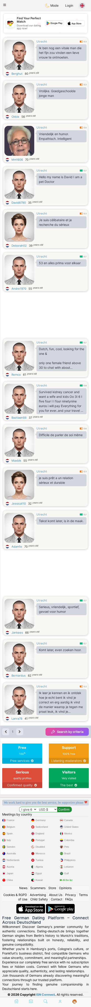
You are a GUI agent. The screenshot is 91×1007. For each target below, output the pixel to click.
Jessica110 (18, 503)
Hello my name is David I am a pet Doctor (60, 179)
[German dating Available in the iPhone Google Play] (60, 906)
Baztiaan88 (19, 417)
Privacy (70, 895)
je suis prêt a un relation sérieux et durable (56, 480)
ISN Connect (45, 994)
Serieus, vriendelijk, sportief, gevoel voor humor (59, 609)
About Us (55, 895)
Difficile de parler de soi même (61, 435)
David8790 (18, 202)
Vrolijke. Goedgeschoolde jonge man (57, 93)
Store (52, 888)
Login (69, 5)
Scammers (38, 888)
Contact (56, 899)
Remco (16, 374)
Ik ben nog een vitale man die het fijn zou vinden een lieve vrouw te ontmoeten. (60, 52)
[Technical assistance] (74, 1001)
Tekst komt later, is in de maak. (61, 521)
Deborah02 (19, 245)
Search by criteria (70, 732)
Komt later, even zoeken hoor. (60, 650)
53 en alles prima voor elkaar (60, 263)
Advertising (38, 895)
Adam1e (16, 546)
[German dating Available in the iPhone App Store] (31, 906)
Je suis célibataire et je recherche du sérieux (55, 222)
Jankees (17, 632)
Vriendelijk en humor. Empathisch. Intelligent (55, 136)
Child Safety (39, 899)
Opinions (65, 888)
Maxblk (16, 460)
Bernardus (18, 675)
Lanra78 (16, 718)
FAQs (69, 899)
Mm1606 (17, 159)
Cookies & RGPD (15, 895)
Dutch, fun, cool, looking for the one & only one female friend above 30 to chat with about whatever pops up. (61, 359)
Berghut (17, 73)
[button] (4, 5)
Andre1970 (18, 288)
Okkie (15, 116)
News (23, 888)
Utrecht (41, 41)
